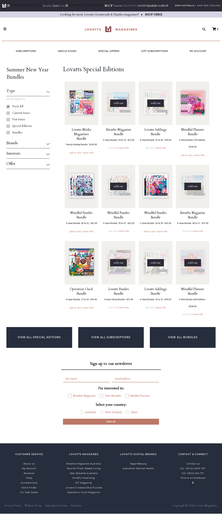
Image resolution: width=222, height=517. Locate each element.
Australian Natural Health (138, 468)
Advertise (76, 505)
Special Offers (109, 51)
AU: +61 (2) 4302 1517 (193, 468)
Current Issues (21, 113)
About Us (29, 463)
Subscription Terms (56, 505)
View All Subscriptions (110, 337)
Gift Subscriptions (154, 51)
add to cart (75, 152)
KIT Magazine (83, 482)
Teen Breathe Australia (84, 473)
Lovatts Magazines (206, 505)
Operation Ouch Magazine (83, 492)
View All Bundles (183, 337)
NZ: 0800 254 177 (193, 473)
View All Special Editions (39, 337)
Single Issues (67, 51)
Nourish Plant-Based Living (84, 468)
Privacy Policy (13, 505)
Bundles (17, 132)
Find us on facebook (193, 478)
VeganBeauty (138, 463)
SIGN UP (111, 421)
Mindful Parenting (83, 478)
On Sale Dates (29, 492)
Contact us (193, 463)
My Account (198, 51)
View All (17, 106)
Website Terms (33, 505)
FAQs (29, 478)
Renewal (29, 473)
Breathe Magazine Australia (83, 463)
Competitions (29, 482)
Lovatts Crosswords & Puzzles (84, 487)
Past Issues (18, 119)
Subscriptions (26, 51)
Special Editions (22, 126)
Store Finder (29, 487)
